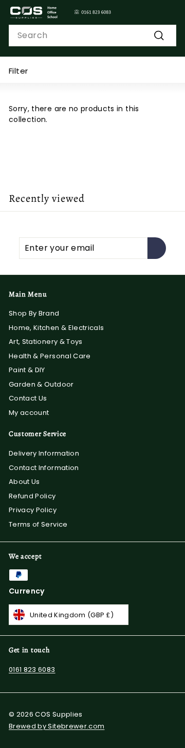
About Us (24, 481)
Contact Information (44, 468)
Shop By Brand (34, 313)
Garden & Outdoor (41, 384)
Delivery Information (44, 453)
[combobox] (92, 35)
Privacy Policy (33, 510)
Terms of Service (38, 524)
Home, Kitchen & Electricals (56, 328)
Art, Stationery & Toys (46, 341)
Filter (18, 70)
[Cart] (168, 12)
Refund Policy (32, 496)
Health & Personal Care (50, 356)
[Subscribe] (156, 248)
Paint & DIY (27, 370)
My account (29, 413)
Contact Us (28, 398)
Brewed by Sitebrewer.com (56, 726)
